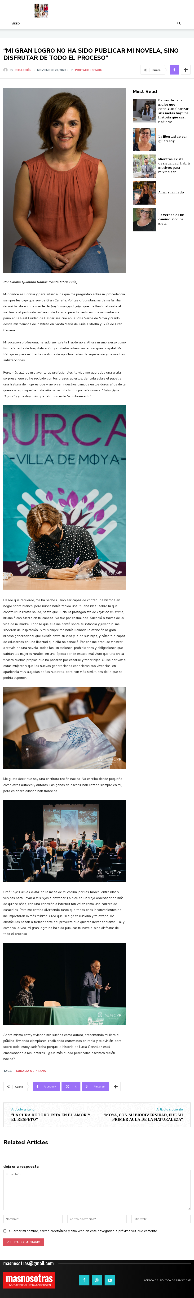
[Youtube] (110, 1280)
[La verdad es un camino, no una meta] (144, 219)
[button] (179, 23)
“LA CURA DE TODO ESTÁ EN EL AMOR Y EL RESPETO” (50, 1117)
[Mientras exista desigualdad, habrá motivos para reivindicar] (144, 166)
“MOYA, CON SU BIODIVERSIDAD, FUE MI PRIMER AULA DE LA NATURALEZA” (143, 1117)
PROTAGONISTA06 (88, 70)
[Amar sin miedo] (144, 193)
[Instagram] (97, 1280)
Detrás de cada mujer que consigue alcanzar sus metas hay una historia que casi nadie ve (173, 111)
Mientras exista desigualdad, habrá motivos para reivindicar (174, 165)
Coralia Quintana (31, 1071)
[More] (186, 70)
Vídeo (16, 23)
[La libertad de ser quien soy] (144, 139)
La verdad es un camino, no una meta (171, 219)
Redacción (23, 70)
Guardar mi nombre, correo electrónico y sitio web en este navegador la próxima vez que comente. (83, 1231)
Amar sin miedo (171, 192)
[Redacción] (6, 70)
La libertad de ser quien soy (172, 139)
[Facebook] (174, 70)
